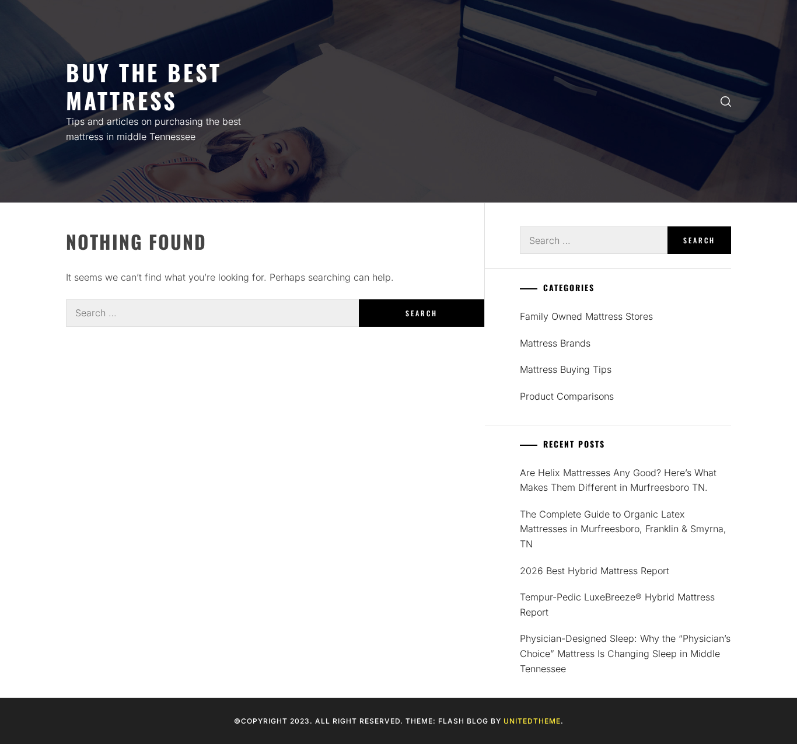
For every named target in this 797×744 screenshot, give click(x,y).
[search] (726, 101)
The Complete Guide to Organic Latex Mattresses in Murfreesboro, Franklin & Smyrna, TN (623, 529)
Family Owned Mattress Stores (586, 316)
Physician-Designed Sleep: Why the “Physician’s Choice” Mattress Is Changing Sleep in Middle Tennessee (625, 653)
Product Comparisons (567, 396)
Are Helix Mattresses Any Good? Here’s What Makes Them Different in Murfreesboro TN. (618, 480)
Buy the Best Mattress (144, 86)
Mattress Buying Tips (565, 369)
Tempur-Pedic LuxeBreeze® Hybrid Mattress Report (617, 604)
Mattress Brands (555, 343)
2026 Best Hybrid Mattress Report (594, 571)
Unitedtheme (532, 721)
